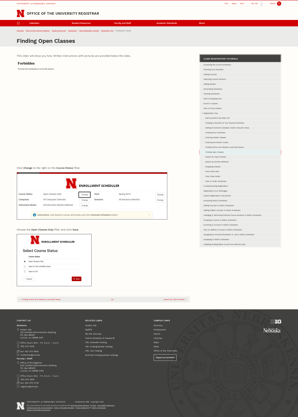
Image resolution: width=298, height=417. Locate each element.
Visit (226, 3)
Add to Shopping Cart (213, 99)
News (156, 346)
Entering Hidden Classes (215, 137)
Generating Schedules (213, 89)
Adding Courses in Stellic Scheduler (219, 205)
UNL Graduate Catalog (96, 342)
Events (157, 334)
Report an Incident (165, 357)
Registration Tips (107, 31)
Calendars (34, 23)
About (202, 23)
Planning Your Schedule (213, 69)
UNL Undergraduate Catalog (98, 346)
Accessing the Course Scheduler (217, 65)
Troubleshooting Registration (216, 186)
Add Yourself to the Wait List (217, 118)
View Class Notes (212, 176)
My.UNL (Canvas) (93, 334)
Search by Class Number (175, 299)
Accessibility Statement (105, 405)
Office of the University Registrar (63, 13)
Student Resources (81, 23)
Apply (234, 3)
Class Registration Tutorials (89, 31)
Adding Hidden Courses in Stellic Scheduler (222, 210)
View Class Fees (212, 171)
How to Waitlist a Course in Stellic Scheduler (223, 230)
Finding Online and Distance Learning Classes (41, 299)
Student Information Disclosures (39, 410)
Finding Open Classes (215, 152)
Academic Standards (167, 23)
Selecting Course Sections (215, 79)
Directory (158, 325)
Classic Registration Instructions (217, 196)
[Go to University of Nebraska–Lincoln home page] (20, 13)
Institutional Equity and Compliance (40, 408)
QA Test (93, 405)
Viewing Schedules (212, 94)
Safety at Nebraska (99, 408)
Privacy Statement (82, 408)
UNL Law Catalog (93, 351)
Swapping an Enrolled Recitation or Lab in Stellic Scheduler (229, 235)
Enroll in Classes (211, 104)
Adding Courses (210, 74)
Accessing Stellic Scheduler (215, 201)
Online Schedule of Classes (98, 338)
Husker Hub (91, 325)
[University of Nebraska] (272, 330)
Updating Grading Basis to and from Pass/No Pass (225, 244)
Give (242, 3)
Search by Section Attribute (217, 162)
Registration (72, 31)
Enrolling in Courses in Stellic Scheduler (221, 225)
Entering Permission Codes (216, 142)
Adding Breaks (210, 84)
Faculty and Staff (122, 23)
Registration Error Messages (215, 191)
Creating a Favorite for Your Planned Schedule (224, 123)
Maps (156, 342)
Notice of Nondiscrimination (64, 408)
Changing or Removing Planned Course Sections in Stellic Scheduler (232, 215)
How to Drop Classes (213, 108)
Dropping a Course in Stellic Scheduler (220, 220)
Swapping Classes (213, 167)
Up (112, 299)
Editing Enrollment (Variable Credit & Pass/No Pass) (227, 128)
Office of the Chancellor (165, 351)
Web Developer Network (80, 405)
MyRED (88, 329)
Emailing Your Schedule (215, 133)
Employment (160, 329)
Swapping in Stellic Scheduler (216, 239)
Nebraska (20, 31)
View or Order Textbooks (215, 181)
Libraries (158, 338)
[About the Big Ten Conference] (276, 321)
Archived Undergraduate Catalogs (101, 355)
